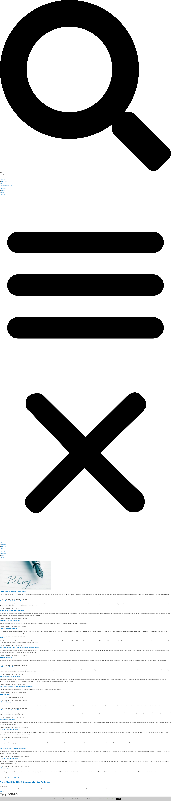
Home (2, 178)
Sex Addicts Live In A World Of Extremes (13, 748)
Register (3, 194)
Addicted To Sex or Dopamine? (10, 620)
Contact (3, 190)
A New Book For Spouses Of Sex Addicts (13, 591)
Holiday (2, 739)
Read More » (3, 791)
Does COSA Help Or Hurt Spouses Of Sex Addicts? (16, 686)
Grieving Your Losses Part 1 (9, 729)
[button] (85, 368)
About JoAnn (4, 181)
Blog (2, 183)
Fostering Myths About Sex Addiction (12, 610)
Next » (23, 777)
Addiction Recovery (6, 638)
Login (2, 192)
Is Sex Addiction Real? (6, 185)
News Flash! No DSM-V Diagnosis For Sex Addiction (25, 782)
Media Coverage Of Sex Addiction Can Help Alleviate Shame (19, 647)
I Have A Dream (5, 768)
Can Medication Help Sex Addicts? (11, 601)
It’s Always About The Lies (8, 628)
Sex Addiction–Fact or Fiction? (10, 676)
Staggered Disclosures (7, 719)
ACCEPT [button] (118, 798)
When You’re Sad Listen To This (10, 710)
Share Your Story (5, 187)
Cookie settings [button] (110, 798)
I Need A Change (5, 702)
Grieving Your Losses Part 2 (9, 758)
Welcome (3, 179)
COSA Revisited (5, 694)
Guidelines (3, 188)
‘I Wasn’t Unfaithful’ (6, 657)
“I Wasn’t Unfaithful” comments (10, 667)
